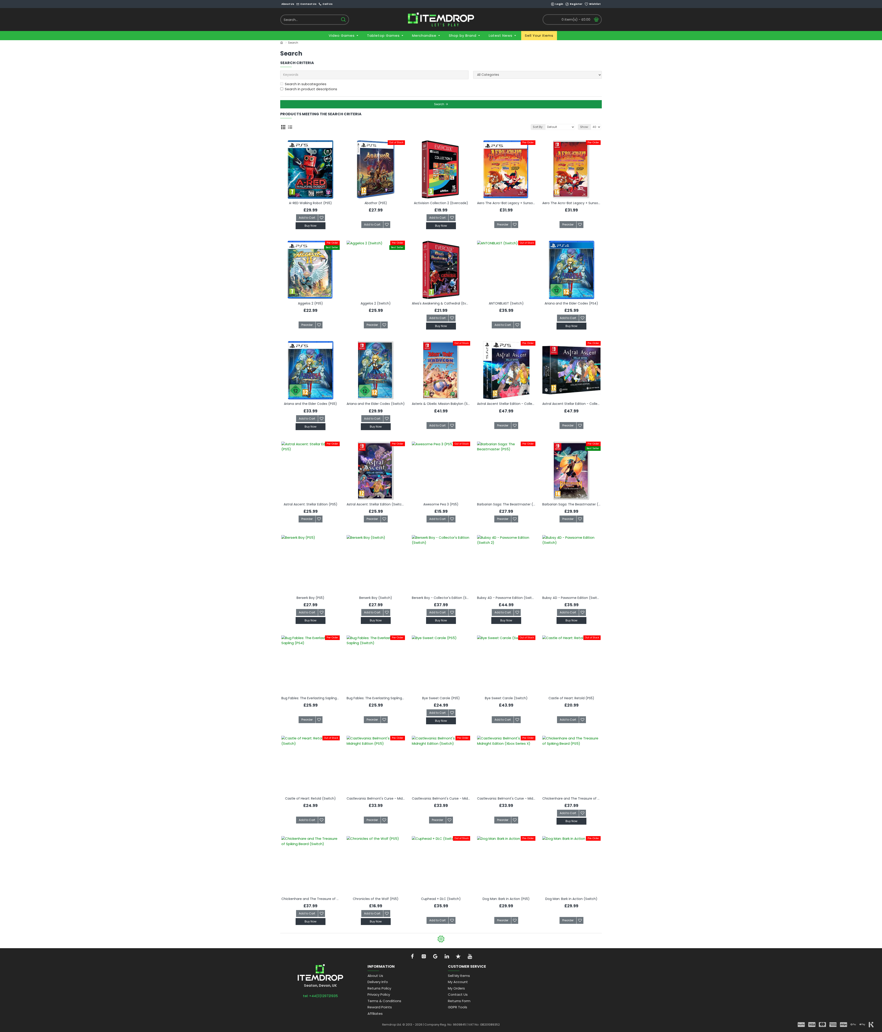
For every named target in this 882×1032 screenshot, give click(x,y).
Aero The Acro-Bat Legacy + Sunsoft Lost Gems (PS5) (506, 203)
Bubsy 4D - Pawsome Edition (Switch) (571, 598)
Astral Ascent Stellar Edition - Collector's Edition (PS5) (506, 404)
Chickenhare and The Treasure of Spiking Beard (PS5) (571, 798)
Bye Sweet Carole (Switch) (506, 698)
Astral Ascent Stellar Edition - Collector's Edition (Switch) (571, 404)
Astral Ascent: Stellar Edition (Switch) (376, 504)
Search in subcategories (305, 84)
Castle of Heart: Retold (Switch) (310, 798)
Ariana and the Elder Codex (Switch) (376, 404)
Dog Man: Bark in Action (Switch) (571, 899)
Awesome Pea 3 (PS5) (440, 504)
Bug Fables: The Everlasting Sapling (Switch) (376, 698)
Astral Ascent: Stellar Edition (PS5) (310, 504)
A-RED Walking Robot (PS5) (310, 203)
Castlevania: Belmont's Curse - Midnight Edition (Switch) (441, 798)
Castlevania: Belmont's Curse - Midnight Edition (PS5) (376, 798)
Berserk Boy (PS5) (310, 598)
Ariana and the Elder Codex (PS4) (571, 303)
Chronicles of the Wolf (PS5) (376, 899)
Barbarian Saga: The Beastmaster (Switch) (571, 504)
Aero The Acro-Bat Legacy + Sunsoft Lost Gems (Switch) (571, 203)
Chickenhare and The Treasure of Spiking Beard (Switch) (310, 899)
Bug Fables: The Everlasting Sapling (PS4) (310, 698)
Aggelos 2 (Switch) (376, 303)
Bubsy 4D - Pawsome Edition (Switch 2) (506, 598)
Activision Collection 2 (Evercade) (441, 203)
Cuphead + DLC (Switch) (441, 899)
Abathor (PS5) (376, 203)
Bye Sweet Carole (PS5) (441, 698)
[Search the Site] (343, 19)
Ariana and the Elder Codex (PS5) (310, 404)
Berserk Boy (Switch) (375, 598)
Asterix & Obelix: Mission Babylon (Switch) (441, 404)
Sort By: (538, 127)
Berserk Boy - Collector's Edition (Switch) (441, 598)
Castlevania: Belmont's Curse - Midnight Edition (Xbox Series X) (506, 798)
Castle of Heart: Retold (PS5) (571, 698)
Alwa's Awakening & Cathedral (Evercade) (441, 303)
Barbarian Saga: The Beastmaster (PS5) (506, 504)
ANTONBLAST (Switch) (506, 303)
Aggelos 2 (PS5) (310, 303)
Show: (584, 127)
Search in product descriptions (311, 89)
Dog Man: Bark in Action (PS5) (506, 899)
